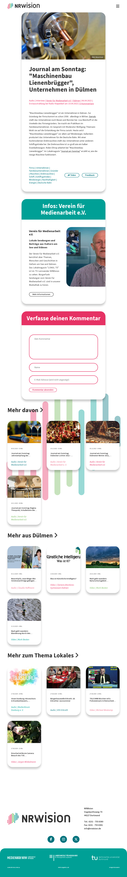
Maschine (34, 173)
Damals (92, 116)
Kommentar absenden (42, 390)
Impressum (114, 867)
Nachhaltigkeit (49, 179)
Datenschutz (13, 867)
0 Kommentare (87, 103)
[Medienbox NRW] (21, 858)
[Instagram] (63, 839)
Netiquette (63, 867)
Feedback (90, 175)
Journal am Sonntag (70, 151)
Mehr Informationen (41, 294)
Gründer (54, 170)
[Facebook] (51, 839)
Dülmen (76, 100)
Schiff (32, 176)
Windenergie (35, 179)
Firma (32, 167)
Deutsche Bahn (45, 182)
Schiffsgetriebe (43, 176)
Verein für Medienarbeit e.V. (58, 100)
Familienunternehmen (39, 170)
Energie (33, 182)
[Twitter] (76, 839)
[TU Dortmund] (106, 858)
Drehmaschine (47, 173)
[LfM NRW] (63, 858)
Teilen (73, 175)
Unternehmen (42, 167)
